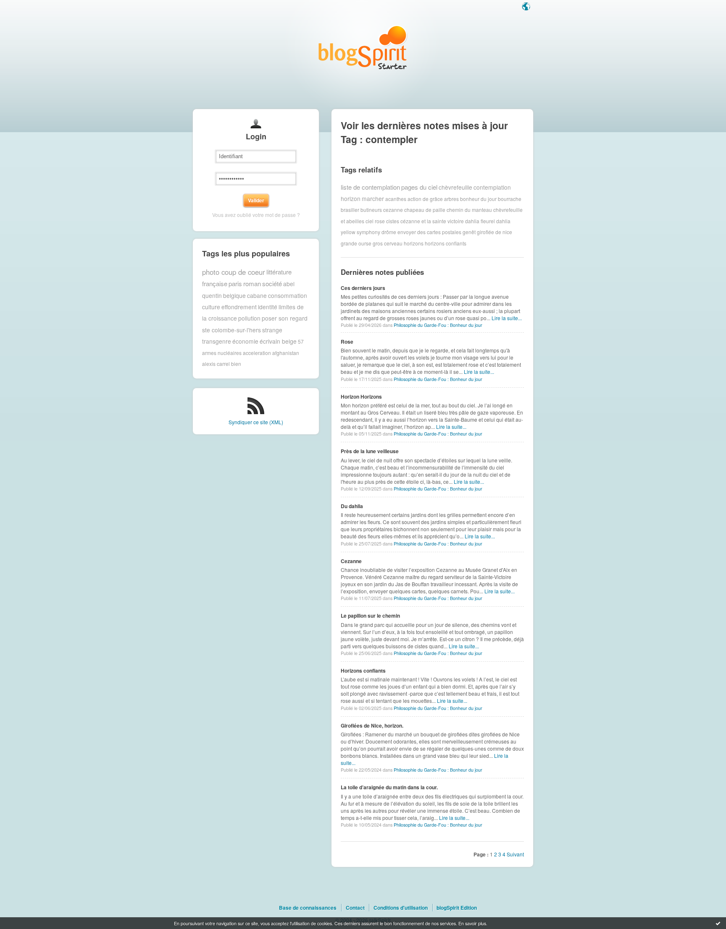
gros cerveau (387, 243)
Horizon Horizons (361, 396)
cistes (392, 220)
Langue (527, 7)
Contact (355, 907)
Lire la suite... (507, 317)
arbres (451, 198)
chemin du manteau (469, 209)
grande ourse (356, 243)
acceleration (257, 352)
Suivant (515, 854)
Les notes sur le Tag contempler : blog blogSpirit (363, 47)
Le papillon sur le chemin (370, 615)
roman (252, 283)
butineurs (371, 209)
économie (245, 341)
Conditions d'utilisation (401, 907)
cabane (257, 295)
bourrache (509, 198)
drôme (388, 231)
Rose (347, 341)
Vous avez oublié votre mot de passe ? (256, 214)
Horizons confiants (363, 670)
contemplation (492, 187)
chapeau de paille (424, 209)
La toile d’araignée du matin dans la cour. (389, 787)
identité (267, 307)
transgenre (216, 341)
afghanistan (285, 352)
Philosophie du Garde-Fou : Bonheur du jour (438, 325)
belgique (234, 295)
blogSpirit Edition (457, 907)
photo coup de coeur (233, 272)
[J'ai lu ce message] (718, 923)
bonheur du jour (478, 198)
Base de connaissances (308, 907)
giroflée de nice (494, 231)
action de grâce (425, 198)
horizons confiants (445, 243)
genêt (469, 231)
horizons (414, 243)
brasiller (350, 209)
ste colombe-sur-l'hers (231, 330)
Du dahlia (352, 506)
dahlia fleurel (480, 220)
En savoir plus (472, 923)
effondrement (239, 307)
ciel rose (375, 220)
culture (211, 307)
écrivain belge (278, 341)
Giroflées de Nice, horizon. (372, 725)
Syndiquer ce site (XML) (256, 421)
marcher (373, 198)
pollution (249, 318)
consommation (287, 295)
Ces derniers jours (363, 288)
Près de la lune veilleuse (370, 451)
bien (236, 363)
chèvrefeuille (455, 187)
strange (272, 330)
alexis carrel (216, 363)
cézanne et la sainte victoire (432, 220)
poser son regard (285, 318)
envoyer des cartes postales (429, 231)
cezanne (393, 209)
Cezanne (351, 561)
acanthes (395, 198)
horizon (350, 198)
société (272, 283)
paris (235, 283)
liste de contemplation (370, 187)
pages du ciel (419, 187)
